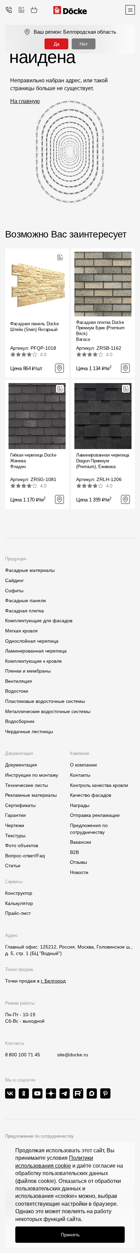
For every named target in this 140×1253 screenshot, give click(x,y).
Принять (70, 1234)
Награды (79, 805)
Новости (79, 872)
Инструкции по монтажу (31, 775)
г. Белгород (53, 981)
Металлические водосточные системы (47, 711)
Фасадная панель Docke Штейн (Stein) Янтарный (34, 326)
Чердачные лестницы (29, 731)
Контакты (80, 775)
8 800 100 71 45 (22, 1054)
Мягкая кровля (21, 630)
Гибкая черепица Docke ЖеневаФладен (33, 460)
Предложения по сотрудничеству (89, 829)
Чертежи (14, 825)
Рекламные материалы (31, 795)
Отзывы (78, 862)
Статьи (12, 865)
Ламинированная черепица (36, 651)
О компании (83, 765)
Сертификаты (20, 805)
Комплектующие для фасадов (38, 620)
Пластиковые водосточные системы (45, 701)
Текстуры (15, 835)
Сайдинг (14, 580)
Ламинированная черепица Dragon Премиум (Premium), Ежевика (102, 460)
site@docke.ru (72, 1054)
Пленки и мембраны (28, 671)
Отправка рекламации (95, 815)
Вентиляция (18, 681)
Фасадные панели (25, 600)
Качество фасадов (90, 795)
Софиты (14, 590)
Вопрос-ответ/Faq (25, 855)
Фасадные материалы (30, 570)
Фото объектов (21, 845)
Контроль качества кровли (99, 785)
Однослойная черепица (31, 641)
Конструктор (18, 893)
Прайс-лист (18, 913)
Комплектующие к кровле (33, 661)
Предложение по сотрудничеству (39, 1136)
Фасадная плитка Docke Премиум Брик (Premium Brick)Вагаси (100, 331)
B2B (74, 852)
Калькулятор (19, 903)
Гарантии (15, 815)
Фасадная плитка (24, 610)
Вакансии (80, 842)
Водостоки (16, 691)
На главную (25, 101)
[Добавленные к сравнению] (21, 10)
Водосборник (19, 721)
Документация (21, 765)
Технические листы (26, 785)
